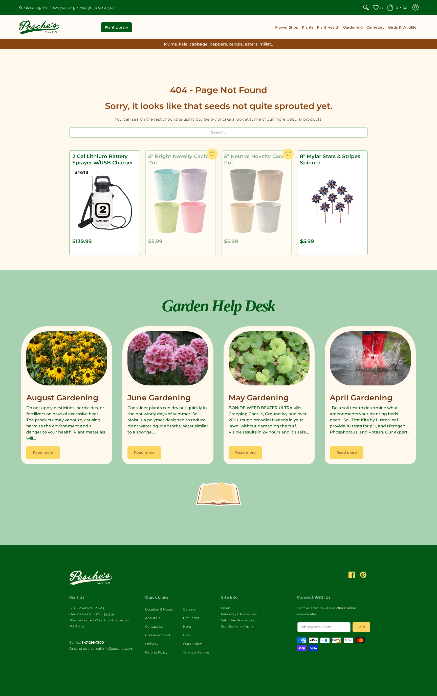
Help (187, 626)
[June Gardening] (167, 359)
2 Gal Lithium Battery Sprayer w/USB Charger (102, 159)
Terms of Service (196, 652)
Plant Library (116, 27)
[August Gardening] (66, 359)
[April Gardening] (370, 359)
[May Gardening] (269, 359)
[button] (397, 8)
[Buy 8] (332, 200)
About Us (152, 618)
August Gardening (62, 397)
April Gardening (361, 397)
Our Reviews (193, 644)
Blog (187, 635)
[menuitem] (365, 8)
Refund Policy (156, 652)
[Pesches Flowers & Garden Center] (39, 27)
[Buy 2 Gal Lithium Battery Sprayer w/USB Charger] (104, 200)
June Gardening (159, 397)
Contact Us (154, 626)
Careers (189, 609)
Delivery (151, 644)
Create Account (157, 635)
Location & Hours (159, 609)
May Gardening (259, 397)
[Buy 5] (180, 200)
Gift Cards (191, 618)
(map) (109, 614)
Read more (43, 452)
